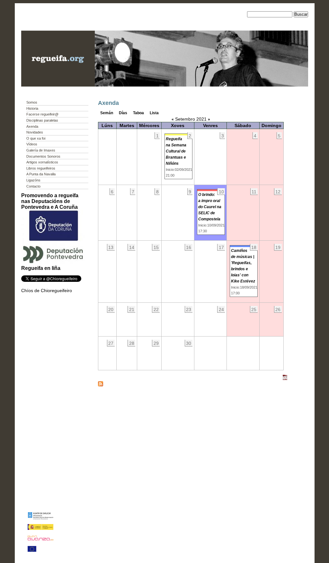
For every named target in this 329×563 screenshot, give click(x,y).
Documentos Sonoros (43, 156)
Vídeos (31, 144)
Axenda (32, 126)
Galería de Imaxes (40, 150)
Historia (32, 108)
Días (123, 113)
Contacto (33, 186)
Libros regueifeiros (40, 168)
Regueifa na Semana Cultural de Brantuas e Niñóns (176, 151)
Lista (154, 113)
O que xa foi (35, 138)
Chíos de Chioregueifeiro (46, 290)
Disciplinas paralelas (42, 120)
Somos (31, 102)
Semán (106, 113)
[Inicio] (58, 85)
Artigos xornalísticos (42, 162)
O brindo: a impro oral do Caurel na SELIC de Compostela (209, 206)
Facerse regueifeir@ (42, 114)
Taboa (138, 113)
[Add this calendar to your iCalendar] (285, 378)
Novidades (34, 132)
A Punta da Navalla (41, 174)
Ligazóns (33, 180)
